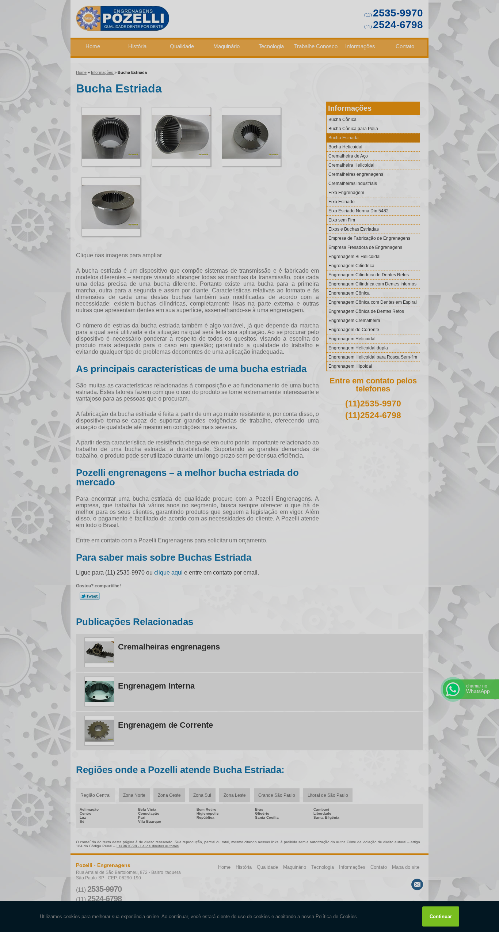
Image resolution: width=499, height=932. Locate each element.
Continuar (441, 916)
